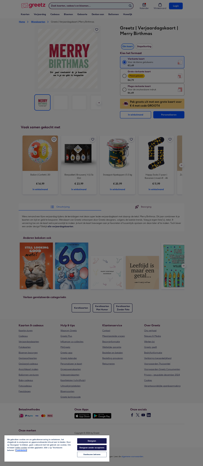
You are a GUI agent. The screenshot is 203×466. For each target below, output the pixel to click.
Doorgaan (92, 441)
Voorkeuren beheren (92, 454)
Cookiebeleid (21, 450)
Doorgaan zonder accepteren (91, 448)
